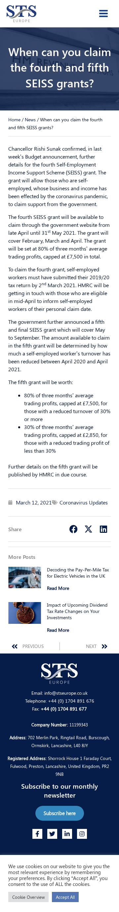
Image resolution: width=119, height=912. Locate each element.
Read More (58, 588)
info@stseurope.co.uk (66, 693)
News (30, 119)
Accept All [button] (65, 897)
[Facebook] (37, 834)
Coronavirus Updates (84, 502)
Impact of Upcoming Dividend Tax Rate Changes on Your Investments (77, 611)
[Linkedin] (67, 834)
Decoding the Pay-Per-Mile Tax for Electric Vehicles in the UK (78, 572)
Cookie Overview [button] (28, 897)
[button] (73, 529)
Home (14, 119)
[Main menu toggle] (103, 13)
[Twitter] (52, 834)
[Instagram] (82, 834)
